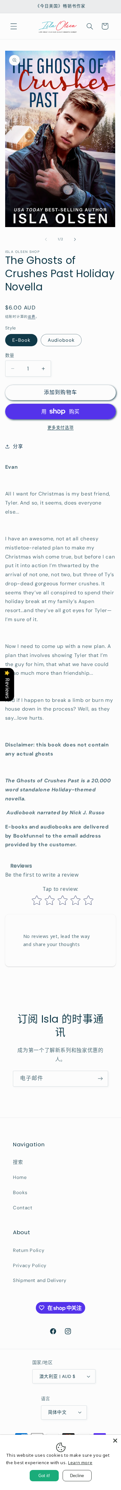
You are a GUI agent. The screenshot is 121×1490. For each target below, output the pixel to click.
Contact (22, 1207)
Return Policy (28, 1250)
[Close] (115, 1440)
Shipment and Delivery (39, 1280)
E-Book (21, 340)
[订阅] (100, 1079)
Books (20, 1192)
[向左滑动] (46, 239)
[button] (13, 26)
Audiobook (61, 340)
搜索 (18, 1162)
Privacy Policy (29, 1265)
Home (20, 1177)
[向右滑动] (75, 239)
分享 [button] (18, 446)
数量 (10, 355)
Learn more (80, 1462)
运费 (31, 317)
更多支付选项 (60, 427)
